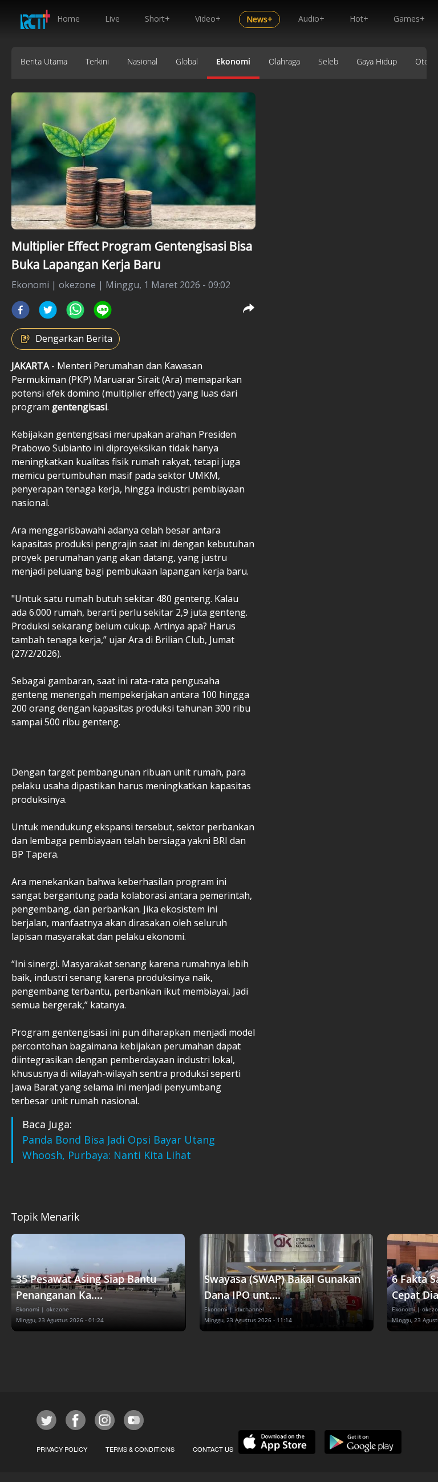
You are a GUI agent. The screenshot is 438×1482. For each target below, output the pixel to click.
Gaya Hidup (376, 61)
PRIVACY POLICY (61, 1448)
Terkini (97, 61)
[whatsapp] (75, 310)
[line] (103, 310)
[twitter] (48, 310)
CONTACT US (213, 1448)
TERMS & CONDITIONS (140, 1448)
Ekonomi (233, 61)
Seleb (328, 61)
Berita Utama (44, 61)
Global (187, 61)
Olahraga (284, 61)
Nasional (142, 61)
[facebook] (20, 310)
